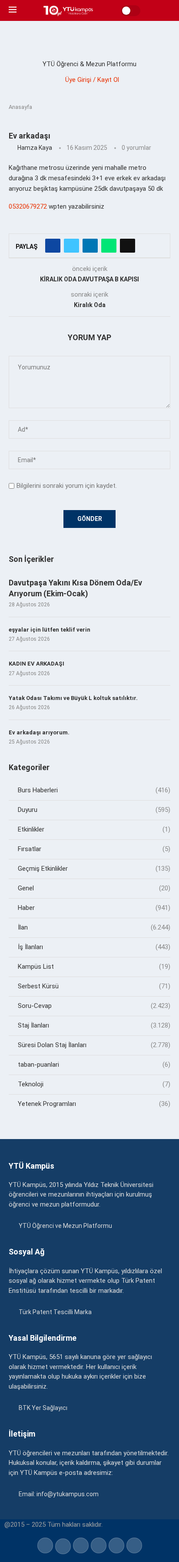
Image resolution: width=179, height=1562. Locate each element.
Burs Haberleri (94, 790)
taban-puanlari (94, 1064)
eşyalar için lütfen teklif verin (49, 629)
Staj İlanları (94, 1025)
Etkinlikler (94, 829)
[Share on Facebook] (52, 246)
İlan (94, 927)
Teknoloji (94, 1084)
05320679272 (28, 206)
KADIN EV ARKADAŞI (36, 663)
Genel (94, 888)
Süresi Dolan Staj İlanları (94, 1045)
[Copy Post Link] (127, 246)
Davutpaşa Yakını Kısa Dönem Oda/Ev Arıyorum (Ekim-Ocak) (75, 588)
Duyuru (94, 810)
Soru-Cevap (94, 1006)
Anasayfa (20, 107)
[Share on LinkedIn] (90, 246)
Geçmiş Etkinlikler (94, 868)
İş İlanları (94, 947)
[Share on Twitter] (71, 246)
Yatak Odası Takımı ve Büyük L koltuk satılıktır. (73, 698)
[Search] (166, 10)
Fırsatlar (94, 849)
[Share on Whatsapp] (108, 246)
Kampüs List (94, 966)
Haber (94, 908)
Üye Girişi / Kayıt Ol (92, 80)
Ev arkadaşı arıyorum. (39, 732)
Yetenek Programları (94, 1104)
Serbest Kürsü (94, 986)
